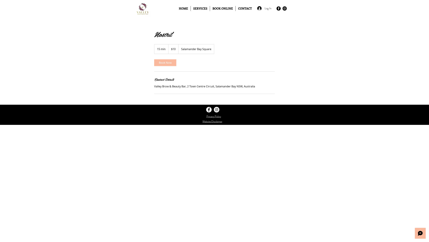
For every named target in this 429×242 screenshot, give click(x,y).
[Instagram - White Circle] (216, 109)
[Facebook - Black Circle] (279, 8)
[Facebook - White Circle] (209, 109)
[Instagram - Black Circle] (285, 8)
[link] (165, 62)
